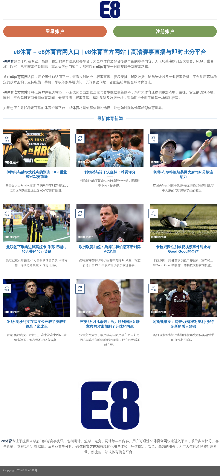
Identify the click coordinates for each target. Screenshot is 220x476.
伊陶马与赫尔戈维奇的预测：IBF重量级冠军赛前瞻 (36, 174)
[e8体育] (110, 9)
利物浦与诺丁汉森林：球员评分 (110, 172)
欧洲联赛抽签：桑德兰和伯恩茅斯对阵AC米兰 (110, 249)
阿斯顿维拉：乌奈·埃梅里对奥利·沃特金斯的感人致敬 (183, 324)
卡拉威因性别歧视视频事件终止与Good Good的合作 (183, 249)
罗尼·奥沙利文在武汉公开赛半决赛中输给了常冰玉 (37, 324)
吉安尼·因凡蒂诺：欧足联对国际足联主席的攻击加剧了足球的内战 (110, 324)
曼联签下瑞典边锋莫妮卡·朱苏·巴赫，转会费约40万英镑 (36, 249)
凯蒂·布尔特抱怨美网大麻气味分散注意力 (183, 174)
